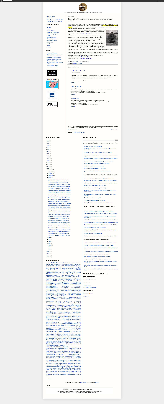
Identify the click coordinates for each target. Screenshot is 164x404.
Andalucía (49, 27)
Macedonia (73, 335)
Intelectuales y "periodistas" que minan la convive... (59, 235)
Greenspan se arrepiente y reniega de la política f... (58, 218)
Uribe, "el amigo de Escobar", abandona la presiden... (59, 222)
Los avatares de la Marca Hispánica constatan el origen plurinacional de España (101, 222)
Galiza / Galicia (50, 42)
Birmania (47, 268)
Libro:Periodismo (54, 335)
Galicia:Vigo (65, 316)
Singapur (77, 368)
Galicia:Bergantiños (50, 311)
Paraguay (79, 341)
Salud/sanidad (77, 366)
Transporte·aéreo (77, 369)
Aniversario (51, 265)
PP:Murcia (54, 359)
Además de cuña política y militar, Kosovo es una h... (59, 207)
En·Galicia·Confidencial (60, 304)
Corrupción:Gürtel (58, 278)
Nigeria (71, 339)
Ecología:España (49, 282)
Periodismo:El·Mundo (76, 347)
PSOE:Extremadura (57, 361)
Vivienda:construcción (51, 374)
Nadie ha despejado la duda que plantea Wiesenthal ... (59, 197)
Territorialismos (65, 369)
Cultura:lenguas (68, 279)
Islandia (47, 325)
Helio (72, 98)
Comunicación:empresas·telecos (74, 273)
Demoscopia (48, 280)
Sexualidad (66, 368)
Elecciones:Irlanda (49, 300)
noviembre (50, 171)
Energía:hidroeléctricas (50, 305)
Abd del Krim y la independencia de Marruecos (94, 166)
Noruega (75, 339)
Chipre (66, 272)
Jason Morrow (83, 382)
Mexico (79, 337)
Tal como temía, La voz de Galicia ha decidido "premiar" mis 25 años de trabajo (100, 180)
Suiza (51, 369)
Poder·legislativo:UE (60, 356)
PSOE (79, 359)
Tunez (56, 371)
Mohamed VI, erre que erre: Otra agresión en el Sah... (59, 192)
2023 (48, 143)
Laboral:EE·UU (49, 331)
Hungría (59, 323)
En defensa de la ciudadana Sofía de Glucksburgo (94, 200)
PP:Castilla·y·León (65, 357)
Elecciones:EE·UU (63, 294)
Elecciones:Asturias (69, 291)
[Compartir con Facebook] (86, 61)
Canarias (56, 269)
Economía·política (64, 287)
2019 (48, 151)
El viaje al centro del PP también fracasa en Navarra (95, 168)
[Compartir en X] (85, 61)
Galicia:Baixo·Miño (69, 309)
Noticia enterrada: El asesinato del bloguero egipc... (59, 216)
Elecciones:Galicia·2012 (52, 298)
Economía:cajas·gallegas (61, 284)
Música (50, 339)
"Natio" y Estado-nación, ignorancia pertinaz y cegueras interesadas (98, 202)
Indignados (66, 323)
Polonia (66, 356)
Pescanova (48, 352)
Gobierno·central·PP (53, 318)
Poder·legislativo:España (54, 354)
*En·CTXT (53, 262)
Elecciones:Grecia (77, 298)
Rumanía (61, 366)
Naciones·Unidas (55, 339)
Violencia (79, 372)
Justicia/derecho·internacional (53, 329)
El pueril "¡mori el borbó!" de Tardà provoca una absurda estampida (98, 152)
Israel (51, 325)
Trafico (71, 369)
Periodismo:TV (65, 351)
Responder (73, 82)
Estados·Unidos (68, 306)
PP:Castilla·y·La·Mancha (55, 357)
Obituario (79, 339)
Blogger (97, 382)
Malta (47, 337)
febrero (50, 247)
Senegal (47, 368)
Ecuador (76, 290)
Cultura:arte (60, 279)
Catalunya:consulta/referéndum (52, 271)
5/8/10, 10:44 (76, 98)
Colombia (48, 273)
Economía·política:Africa (76, 287)
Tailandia (59, 369)
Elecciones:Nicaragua (50, 301)
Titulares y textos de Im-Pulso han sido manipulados (95, 185)
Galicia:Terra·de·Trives (59, 316)
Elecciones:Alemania (50, 291)
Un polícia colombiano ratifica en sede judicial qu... (58, 224)
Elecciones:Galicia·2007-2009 (75, 297)
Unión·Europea (73, 371)
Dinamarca (60, 280)
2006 (48, 256)
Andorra (79, 264)
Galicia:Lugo (65, 313)
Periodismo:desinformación (53, 343)
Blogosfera (52, 268)
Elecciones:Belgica (77, 291)
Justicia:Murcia (62, 328)
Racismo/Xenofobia (63, 363)
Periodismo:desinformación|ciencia (73, 343)
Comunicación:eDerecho (59, 273)
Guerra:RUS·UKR (57, 319)
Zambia (79, 374)
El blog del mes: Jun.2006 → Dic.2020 (55, 19)
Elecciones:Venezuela (67, 302)
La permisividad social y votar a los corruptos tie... (58, 182)
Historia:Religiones (68, 322)
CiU (74, 272)
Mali (80, 335)
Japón (59, 325)
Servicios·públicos (57, 368)
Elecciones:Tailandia (49, 302)
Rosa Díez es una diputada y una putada (92, 197)
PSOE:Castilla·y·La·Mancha (58, 360)
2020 (48, 149)
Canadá (51, 269)
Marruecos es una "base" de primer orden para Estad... (59, 190)
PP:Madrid (48, 359)
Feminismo (54, 308)
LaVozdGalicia (78, 331)
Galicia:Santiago (58, 315)
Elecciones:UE (58, 302)
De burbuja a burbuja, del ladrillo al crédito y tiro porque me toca (97, 259)
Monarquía (73, 338)
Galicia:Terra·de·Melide (77, 315)
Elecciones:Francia (61, 297)
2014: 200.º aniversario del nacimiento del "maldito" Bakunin (96, 254)
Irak (75, 323)
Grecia (47, 319)
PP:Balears (48, 357)
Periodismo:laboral (50, 349)
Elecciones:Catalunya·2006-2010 (74, 293)
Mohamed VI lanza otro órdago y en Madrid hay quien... (59, 203)
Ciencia (71, 272)
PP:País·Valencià (66, 359)
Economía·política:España (74, 289)
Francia (69, 308)
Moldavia (64, 338)
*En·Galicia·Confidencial (61, 262)
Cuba (51, 279)
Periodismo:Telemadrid (57, 351)
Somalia (47, 369)
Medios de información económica (54, 59)
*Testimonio (78, 262)
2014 (48, 160)
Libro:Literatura (78, 334)
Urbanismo (48, 372)
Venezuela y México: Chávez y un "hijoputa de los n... (59, 229)
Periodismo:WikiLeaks (74, 351)
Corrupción (68, 276)
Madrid (77, 335)
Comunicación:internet (51, 275)
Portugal (70, 356)
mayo (49, 241)
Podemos (56, 352)
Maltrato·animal (51, 337)
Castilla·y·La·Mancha (63, 269)
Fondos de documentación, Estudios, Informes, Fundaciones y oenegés (55, 55)
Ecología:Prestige (77, 282)
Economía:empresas (77, 63)
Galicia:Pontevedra (50, 315)
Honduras (79, 322)
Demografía (78, 279)
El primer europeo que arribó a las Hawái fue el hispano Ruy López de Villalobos (100, 158)
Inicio (94, 129)
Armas (71, 265)
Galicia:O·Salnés (71, 313)
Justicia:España (62, 326)
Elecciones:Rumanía (77, 301)
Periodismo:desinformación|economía (55, 345)
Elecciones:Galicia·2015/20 (65, 298)
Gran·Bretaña (78, 318)
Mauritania (73, 337)
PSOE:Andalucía (49, 360)
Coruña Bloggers (87, 285)
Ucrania (62, 371)
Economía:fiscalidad (51, 286)
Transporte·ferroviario (50, 371)
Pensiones (48, 342)
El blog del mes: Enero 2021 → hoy (54, 21)
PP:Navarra (59, 359)
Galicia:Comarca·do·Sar (77, 312)
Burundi (72, 268)
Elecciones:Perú (58, 301)
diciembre (50, 169)
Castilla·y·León (72, 269)
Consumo (57, 276)
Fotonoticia (63, 308)
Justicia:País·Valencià (76, 328)
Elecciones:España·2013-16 (58, 296)
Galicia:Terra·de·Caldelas (67, 315)
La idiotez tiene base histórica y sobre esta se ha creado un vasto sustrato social (101, 219)
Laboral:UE (72, 331)
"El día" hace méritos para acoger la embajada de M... (59, 194)
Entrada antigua (114, 129)
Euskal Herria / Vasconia (52, 40)
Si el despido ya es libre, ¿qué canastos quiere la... (58, 233)
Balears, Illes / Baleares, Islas (53, 32)
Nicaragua (65, 339)
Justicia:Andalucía (71, 325)
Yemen (76, 374)
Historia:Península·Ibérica (52, 322)
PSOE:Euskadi (49, 361)
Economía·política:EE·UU (61, 289)
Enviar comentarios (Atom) (79, 132)
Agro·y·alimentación (55, 264)
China (63, 272)
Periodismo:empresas (51, 348)
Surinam (54, 369)
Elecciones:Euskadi (50, 297)
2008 (48, 253)
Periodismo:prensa (76, 349)
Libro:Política (59, 335)
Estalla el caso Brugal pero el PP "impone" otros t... (59, 201)
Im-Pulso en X (50, 18)
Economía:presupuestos (52, 287)
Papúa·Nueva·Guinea (73, 341)
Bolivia (60, 268)
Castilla (48, 35)
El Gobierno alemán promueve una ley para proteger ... (59, 184)
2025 (48, 140)
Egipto (79, 290)
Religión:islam (58, 365)
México (47, 338)
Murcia (48, 45)
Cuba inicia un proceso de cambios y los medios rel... (59, 225)
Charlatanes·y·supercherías (52, 272)
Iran (77, 323)
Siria (80, 368)
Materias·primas (67, 337)
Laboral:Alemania (77, 329)
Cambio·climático (78, 268)
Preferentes (74, 359)
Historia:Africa (78, 319)
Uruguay (56, 372)
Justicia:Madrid (49, 328)
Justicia (63, 325)
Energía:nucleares (61, 305)
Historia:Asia (58, 320)
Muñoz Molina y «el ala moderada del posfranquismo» (59, 210)
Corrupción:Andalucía (76, 276)
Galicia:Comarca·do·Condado (51, 312)
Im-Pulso (73, 86)
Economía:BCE (49, 284)
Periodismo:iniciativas (63, 348)
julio (49, 237)
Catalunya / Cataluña (51, 37)
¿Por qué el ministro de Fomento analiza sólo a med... (59, 209)
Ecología (70, 280)
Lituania (64, 335)
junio (49, 239)
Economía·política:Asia (50, 289)
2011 (48, 166)
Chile (60, 272)
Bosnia (63, 268)
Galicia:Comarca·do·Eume (64, 312)
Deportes (54, 280)
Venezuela (71, 372)
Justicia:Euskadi (69, 326)
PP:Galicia (78, 357)
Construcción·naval (50, 276)
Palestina (64, 341)
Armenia (75, 265)
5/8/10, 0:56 (79, 86)
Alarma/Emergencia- (65, 264)
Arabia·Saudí (57, 265)
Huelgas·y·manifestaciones (51, 323)
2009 (48, 251)
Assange (79, 265)
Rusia (64, 366)
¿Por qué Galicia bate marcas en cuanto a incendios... (59, 199)
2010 (48, 168)
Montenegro (79, 338)
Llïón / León (49, 43)
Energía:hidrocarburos (75, 304)
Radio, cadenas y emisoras (52, 65)
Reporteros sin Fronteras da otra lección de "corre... (59, 212)
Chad (80, 271)
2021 (48, 147)
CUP (74, 279)
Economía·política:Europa (52, 290)
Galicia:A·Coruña (50, 309)
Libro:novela (48, 335)
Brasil (66, 268)
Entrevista (47, 306)
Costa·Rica (79, 278)
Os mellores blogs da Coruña (90, 287)
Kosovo (70, 329)
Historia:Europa (68, 321)
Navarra (61, 339)
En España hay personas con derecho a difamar (58, 179)
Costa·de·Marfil (73, 278)
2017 (48, 155)
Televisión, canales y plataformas (54, 66)
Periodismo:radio (49, 351)
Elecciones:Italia (56, 300)
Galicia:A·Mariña (60, 309)
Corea (62, 276)
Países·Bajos (54, 341)
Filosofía (58, 308)
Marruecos (60, 337)
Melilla (76, 337)
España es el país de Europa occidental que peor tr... (59, 214)
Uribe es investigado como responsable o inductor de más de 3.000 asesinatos (100, 183)
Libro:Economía (50, 334)
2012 (48, 164)
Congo (79, 275)
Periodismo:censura (69, 342)
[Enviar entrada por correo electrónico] (81, 61)
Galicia (79, 308)
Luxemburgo (68, 335)
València (49, 47)
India (62, 323)
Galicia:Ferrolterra (58, 313)
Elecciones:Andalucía (60, 291)
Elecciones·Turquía (77, 302)
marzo (49, 245)
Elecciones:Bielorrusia (50, 293)
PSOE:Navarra (78, 361)
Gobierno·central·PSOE (67, 318)
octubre (50, 173)
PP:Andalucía (78, 356)
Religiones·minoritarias (50, 366)
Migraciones (51, 338)
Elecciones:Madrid (63, 300)
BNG (57, 268)
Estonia (74, 306)
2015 (48, 158)
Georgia (79, 316)
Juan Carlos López (75, 70)
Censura (68, 271)
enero (49, 248)
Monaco (68, 338)
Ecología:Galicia (63, 282)
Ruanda (57, 366)
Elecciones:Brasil (60, 293)
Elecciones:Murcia (70, 300)
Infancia (71, 323)
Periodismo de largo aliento (52, 60)
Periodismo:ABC (60, 342)
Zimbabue (47, 375)
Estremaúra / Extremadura (52, 38)
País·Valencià (49, 341)
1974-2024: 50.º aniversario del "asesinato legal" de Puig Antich (97, 256)
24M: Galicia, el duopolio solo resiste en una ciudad (95, 227)
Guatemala (51, 319)
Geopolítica (74, 316)
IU (56, 325)
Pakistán (59, 341)
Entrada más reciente (72, 129)
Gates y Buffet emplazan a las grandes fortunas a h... (59, 227)
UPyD (79, 371)
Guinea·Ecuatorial (65, 319)
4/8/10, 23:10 (82, 70)
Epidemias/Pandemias (55, 306)
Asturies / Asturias (51, 30)
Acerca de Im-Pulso (51, 16)
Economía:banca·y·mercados (53, 283)
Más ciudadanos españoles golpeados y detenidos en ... (60, 180)
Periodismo (53, 342)
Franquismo (74, 308)
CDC (63, 271)
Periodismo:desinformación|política (57, 347)
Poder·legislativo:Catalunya (64, 352)
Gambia (69, 316)
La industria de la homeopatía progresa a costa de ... (59, 188)
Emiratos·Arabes (49, 304)
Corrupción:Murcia (66, 278)
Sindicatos (72, 368)
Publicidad (56, 363)
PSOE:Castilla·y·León (69, 360)
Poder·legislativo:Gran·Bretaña (74, 354)
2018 (48, 153)
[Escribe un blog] (84, 61)
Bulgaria (69, 268)
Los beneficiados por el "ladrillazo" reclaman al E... (58, 220)
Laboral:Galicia (67, 331)
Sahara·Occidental (69, 366)
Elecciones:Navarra (77, 300)
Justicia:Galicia (77, 327)
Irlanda (79, 323)
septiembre (50, 175)
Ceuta (74, 271)
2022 (48, 145)
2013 (48, 162)
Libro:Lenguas (71, 334)
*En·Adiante (48, 262)
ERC (62, 306)
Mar (56, 337)
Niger (69, 339)
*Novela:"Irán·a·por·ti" (71, 262)
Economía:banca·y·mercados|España (71, 283)
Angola (47, 265)
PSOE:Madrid (72, 361)
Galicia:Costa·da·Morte (50, 313)
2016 (48, 156)
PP (74, 356)
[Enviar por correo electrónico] (83, 61)
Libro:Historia (65, 334)
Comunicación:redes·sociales (68, 275)
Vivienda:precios (70, 374)
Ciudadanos (78, 272)
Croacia (47, 279)
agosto (50, 177)
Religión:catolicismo (74, 363)
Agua (60, 264)
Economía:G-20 (78, 286)
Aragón (48, 29)
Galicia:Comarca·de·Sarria (76, 311)
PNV (52, 352)
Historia (73, 319)
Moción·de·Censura (58, 338)
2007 (48, 255)
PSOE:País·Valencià (49, 363)
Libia (58, 332)
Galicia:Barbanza (77, 309)
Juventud (65, 329)
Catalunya (78, 269)
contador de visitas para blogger (89, 279)
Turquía (59, 371)
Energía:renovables (70, 305)
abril (49, 243)
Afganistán (48, 264)
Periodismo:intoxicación (75, 348)
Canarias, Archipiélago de (52, 34)
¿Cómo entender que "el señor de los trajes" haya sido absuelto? (97, 171)
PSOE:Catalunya (77, 360)
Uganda (66, 371)
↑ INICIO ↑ (49, 379)
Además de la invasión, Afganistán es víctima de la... (59, 231)
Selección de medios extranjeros (54, 57)
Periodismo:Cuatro (78, 342)
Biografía (78, 267)
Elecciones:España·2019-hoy (75, 295)
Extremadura (48, 308)
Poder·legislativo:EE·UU (76, 352)
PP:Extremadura (72, 357)
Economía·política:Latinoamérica (67, 290)
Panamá (67, 341)
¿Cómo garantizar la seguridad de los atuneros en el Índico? (96, 163)
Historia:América (49, 320)
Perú (80, 351)
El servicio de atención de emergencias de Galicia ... (59, 205)
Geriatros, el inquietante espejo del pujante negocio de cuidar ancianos (98, 161)
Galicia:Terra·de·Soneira (50, 316)
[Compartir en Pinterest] (88, 61)
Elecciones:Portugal (68, 301)
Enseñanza (78, 305)
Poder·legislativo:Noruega (50, 356)
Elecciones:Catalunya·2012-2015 (53, 294)
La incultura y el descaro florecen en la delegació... (58, 195)
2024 (48, 141)
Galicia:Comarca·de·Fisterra (63, 311)
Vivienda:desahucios (61, 374)
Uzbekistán (63, 372)
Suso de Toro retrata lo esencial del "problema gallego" (95, 188)
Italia (54, 325)
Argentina (67, 265)
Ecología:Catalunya (77, 280)
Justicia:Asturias (78, 325)
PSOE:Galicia (65, 361)
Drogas (64, 280)
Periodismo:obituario (63, 349)
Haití (70, 319)
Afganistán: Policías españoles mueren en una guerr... (59, 186)
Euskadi (79, 306)
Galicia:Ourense (78, 313)
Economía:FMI (65, 286)
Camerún (47, 269)
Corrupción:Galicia (50, 278)
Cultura (55, 279)
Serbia (50, 368)
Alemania (71, 264)
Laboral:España (57, 331)
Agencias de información (52, 53)
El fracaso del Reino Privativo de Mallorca (93, 146)
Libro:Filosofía (58, 334)
